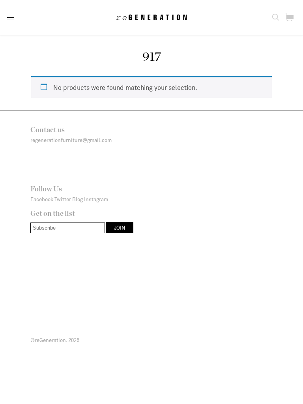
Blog (77, 199)
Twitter (62, 199)
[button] (10, 17)
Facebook (41, 199)
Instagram (96, 199)
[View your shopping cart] (290, 17)
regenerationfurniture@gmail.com (71, 140)
